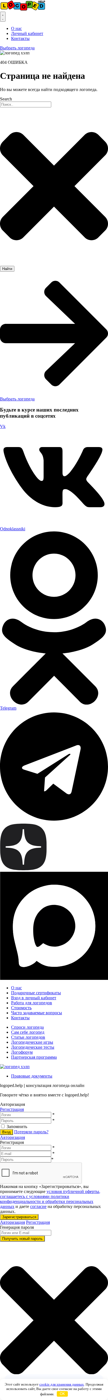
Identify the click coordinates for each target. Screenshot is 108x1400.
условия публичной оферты (73, 1191)
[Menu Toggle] (3, 17)
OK (62, 1394)
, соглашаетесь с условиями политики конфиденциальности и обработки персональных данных (50, 1199)
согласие (38, 1206)
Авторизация (12, 1137)
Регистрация (12, 1109)
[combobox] (25, 104)
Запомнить (17, 1126)
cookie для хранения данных (61, 1384)
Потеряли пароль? (31, 1131)
